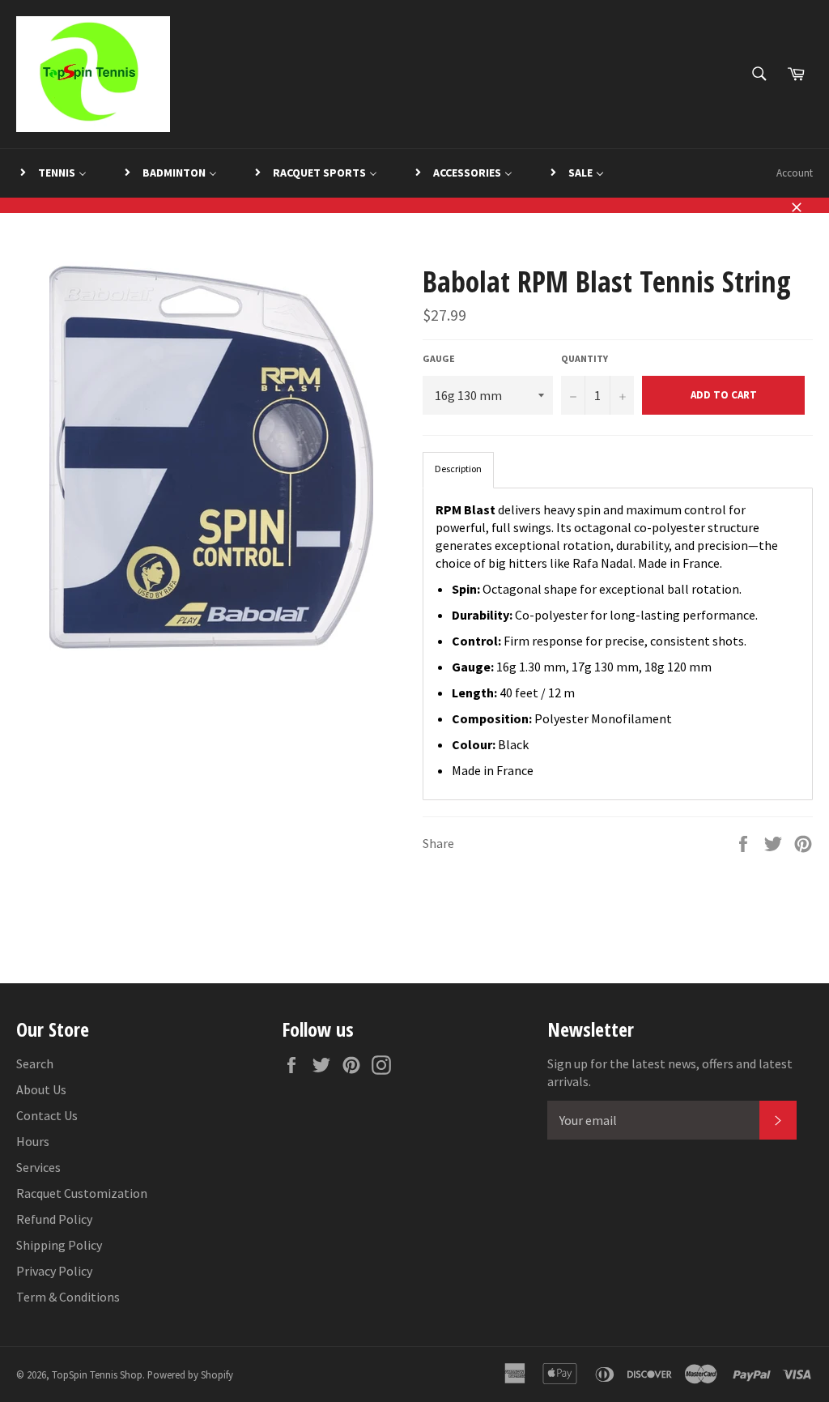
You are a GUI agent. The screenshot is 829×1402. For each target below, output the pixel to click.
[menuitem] (52, 173)
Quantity (584, 358)
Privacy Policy (54, 1271)
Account (794, 173)
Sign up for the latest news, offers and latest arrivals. (670, 1072)
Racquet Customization (81, 1193)
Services (38, 1167)
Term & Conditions (68, 1297)
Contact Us (47, 1115)
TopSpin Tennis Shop (97, 1374)
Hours (32, 1141)
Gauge (439, 358)
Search (34, 1063)
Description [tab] (458, 468)
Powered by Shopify (190, 1374)
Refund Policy (54, 1219)
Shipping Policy (59, 1245)
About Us (41, 1089)
